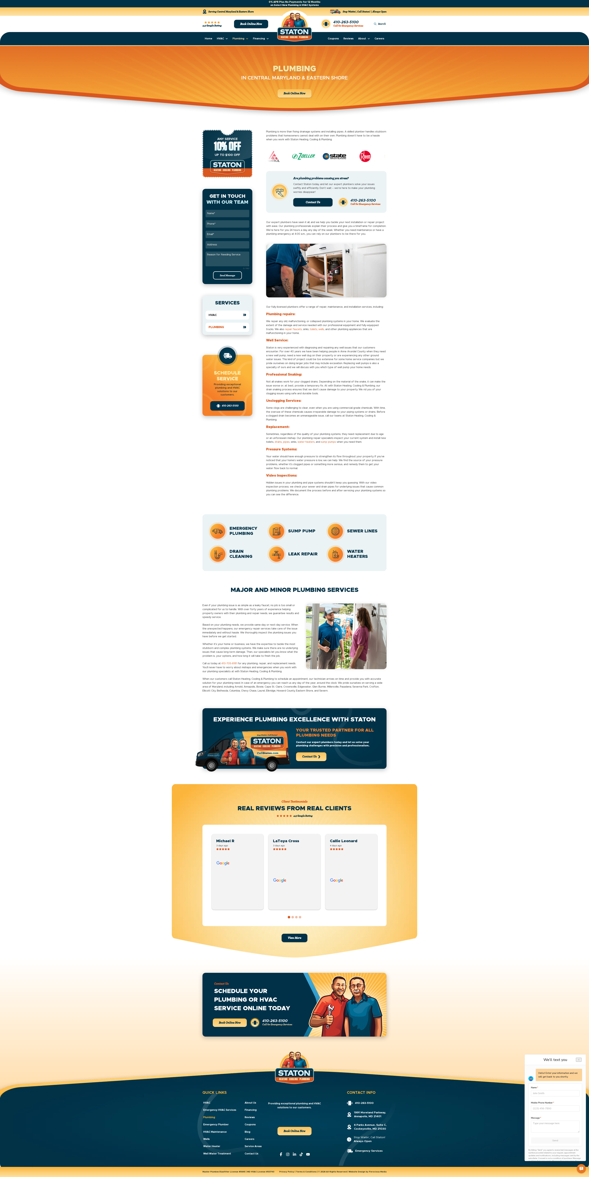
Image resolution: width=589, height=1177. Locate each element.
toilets (313, 329)
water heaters (306, 442)
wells (321, 329)
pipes (286, 442)
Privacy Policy (286, 1172)
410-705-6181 (229, 663)
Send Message (227, 275)
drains (278, 442)
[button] (380, 24)
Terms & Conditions (306, 1172)
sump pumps (328, 442)
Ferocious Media (378, 1172)
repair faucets (293, 329)
